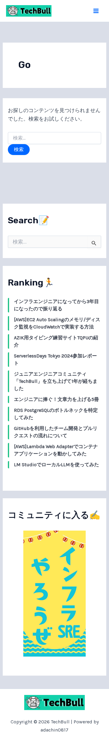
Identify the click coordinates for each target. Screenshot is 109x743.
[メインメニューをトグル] (96, 11)
